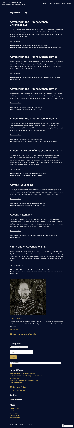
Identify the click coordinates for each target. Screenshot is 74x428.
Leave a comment (56, 48)
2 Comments (14, 274)
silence (44, 271)
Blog (50, 3)
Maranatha (47, 47)
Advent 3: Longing (21, 214)
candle (13, 271)
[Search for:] (21, 352)
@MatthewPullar (18, 387)
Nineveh (40, 141)
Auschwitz (47, 235)
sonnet (48, 271)
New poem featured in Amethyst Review (22, 373)
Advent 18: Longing (21, 184)
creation (13, 47)
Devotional (45, 45)
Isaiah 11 (30, 47)
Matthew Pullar (15, 45)
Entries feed (14, 413)
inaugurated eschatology (22, 47)
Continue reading (15, 41)
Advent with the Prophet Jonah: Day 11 (33, 118)
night (32, 271)
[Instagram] (63, 424)
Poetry (44, 173)
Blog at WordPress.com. (31, 424)
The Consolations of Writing (13, 2)
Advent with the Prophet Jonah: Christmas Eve (29, 23)
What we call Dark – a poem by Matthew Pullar (24, 380)
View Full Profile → (15, 329)
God (12, 141)
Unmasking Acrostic (16, 382)
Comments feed (15, 415)
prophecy (40, 271)
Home (44, 3)
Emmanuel (17, 271)
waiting (44, 141)
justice (24, 109)
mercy (36, 141)
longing (42, 47)
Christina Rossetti (15, 205)
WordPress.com (15, 417)
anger (12, 109)
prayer (35, 271)
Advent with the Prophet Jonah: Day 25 (34, 56)
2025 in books (14, 378)
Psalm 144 (28, 175)
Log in (12, 410)
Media (69, 3)
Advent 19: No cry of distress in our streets (36, 150)
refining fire (27, 205)
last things (27, 141)
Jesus (34, 47)
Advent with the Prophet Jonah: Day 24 (34, 88)
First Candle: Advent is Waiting (28, 246)
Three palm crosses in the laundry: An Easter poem (26, 376)
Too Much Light (54, 271)
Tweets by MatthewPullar (17, 390)
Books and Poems (59, 3)
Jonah (38, 47)
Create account (15, 408)
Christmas (40, 45)
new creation (22, 175)
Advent (35, 45)
